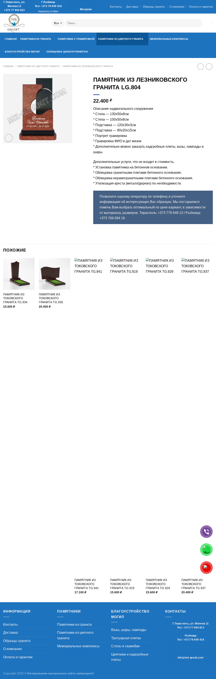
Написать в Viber (48, 11)
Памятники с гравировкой (76, 39)
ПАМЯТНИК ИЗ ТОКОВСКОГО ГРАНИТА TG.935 (51, 298)
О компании (176, 6)
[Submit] (198, 23)
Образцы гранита (154, 6)
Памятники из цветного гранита (120, 39)
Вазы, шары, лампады (128, 630)
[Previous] (3, 430)
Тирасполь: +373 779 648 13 (161, 213)
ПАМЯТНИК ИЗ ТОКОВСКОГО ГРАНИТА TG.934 (15, 298)
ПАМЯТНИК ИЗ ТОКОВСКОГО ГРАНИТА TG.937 (193, 583)
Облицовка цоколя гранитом (67, 51)
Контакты (116, 6)
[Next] (212, 430)
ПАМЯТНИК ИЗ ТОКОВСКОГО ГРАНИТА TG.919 (122, 583)
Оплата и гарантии (201, 6)
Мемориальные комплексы (169, 39)
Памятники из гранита (35, 39)
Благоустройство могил (22, 51)
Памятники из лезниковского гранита (88, 66)
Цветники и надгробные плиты (129, 657)
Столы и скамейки (125, 646)
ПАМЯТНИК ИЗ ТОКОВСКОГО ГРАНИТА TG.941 (86, 583)
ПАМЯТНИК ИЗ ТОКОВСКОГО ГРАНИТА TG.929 (158, 583)
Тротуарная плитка (126, 638)
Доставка (132, 6)
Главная (11, 39)
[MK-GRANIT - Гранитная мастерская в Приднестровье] (24, 23)
